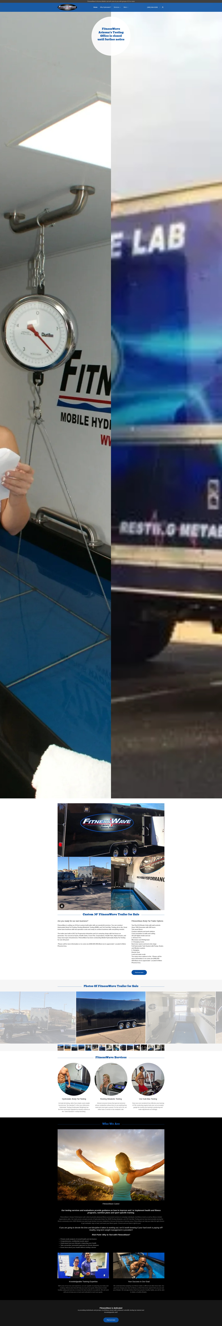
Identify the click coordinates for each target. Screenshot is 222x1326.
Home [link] (95, 7)
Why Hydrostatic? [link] (105, 7)
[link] (67, 7)
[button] (117, 7)
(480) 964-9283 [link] (152, 7)
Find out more (139, 972)
